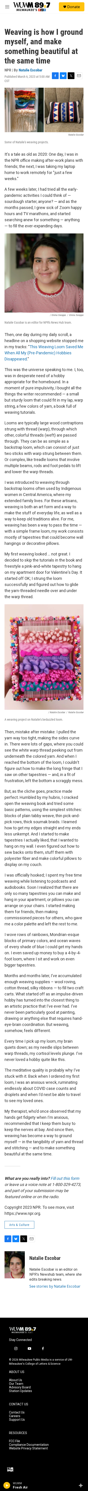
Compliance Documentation (29, 1444)
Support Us (17, 1419)
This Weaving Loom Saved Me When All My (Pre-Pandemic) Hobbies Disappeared (44, 352)
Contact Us (17, 1412)
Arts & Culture (19, 1225)
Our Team (16, 1383)
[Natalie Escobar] (15, 1264)
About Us (15, 1380)
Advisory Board (20, 1387)
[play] (7, 1485)
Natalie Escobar (30, 70)
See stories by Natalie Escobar (55, 1286)
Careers (14, 1416)
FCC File (14, 1441)
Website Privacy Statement (28, 1448)
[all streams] (82, 1485)
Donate (73, 7)
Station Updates (20, 1391)
